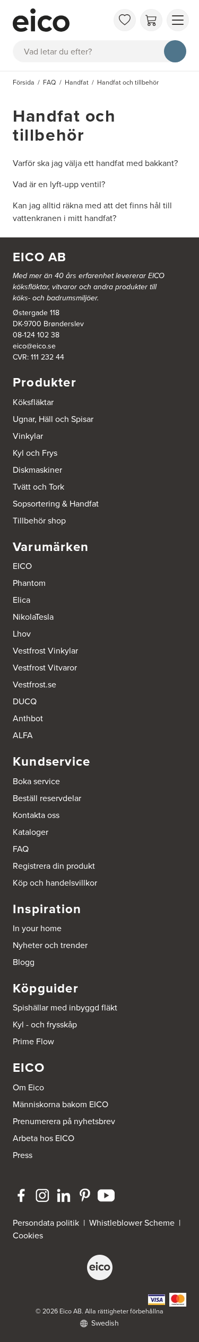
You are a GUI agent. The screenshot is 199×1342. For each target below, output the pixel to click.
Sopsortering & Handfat (56, 504)
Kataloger (30, 832)
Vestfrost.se (34, 684)
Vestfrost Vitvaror (45, 667)
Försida (23, 82)
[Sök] (175, 51)
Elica (21, 600)
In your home (37, 928)
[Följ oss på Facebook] (21, 1195)
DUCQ (25, 701)
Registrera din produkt (54, 866)
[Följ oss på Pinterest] (84, 1195)
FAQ (21, 849)
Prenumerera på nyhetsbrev (64, 1121)
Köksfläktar (33, 402)
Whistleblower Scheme (132, 1223)
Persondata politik (46, 1223)
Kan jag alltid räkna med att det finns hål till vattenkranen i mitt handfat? (92, 211)
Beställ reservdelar (47, 798)
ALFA (23, 735)
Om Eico (28, 1087)
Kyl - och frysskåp (45, 1024)
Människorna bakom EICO (60, 1104)
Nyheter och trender (50, 945)
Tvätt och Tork (38, 487)
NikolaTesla (33, 617)
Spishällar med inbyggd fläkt (65, 1007)
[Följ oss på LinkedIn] (63, 1195)
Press (22, 1155)
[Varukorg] (151, 20)
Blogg (23, 962)
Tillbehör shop (39, 520)
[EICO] (100, 1267)
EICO (22, 566)
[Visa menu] (178, 20)
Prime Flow (33, 1041)
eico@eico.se (34, 346)
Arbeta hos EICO (43, 1138)
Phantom (29, 583)
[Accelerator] (60, 20)
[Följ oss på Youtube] (106, 1195)
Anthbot (28, 718)
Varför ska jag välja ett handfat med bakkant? (95, 163)
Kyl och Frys (35, 453)
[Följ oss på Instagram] (42, 1195)
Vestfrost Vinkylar (45, 651)
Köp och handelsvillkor (55, 883)
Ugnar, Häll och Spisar (53, 419)
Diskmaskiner (37, 470)
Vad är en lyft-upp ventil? (59, 184)
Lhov (22, 634)
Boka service (36, 781)
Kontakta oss (36, 815)
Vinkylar (28, 436)
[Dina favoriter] (125, 20)
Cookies (28, 1235)
